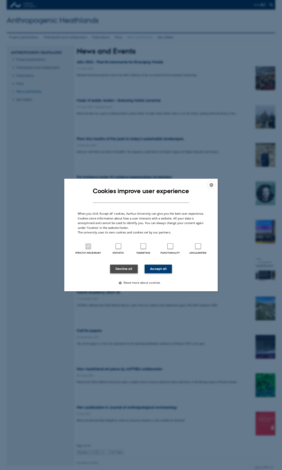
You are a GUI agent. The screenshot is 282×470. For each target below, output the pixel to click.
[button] (141, 283)
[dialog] (141, 235)
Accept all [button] (158, 269)
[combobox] (211, 185)
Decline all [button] (123, 269)
